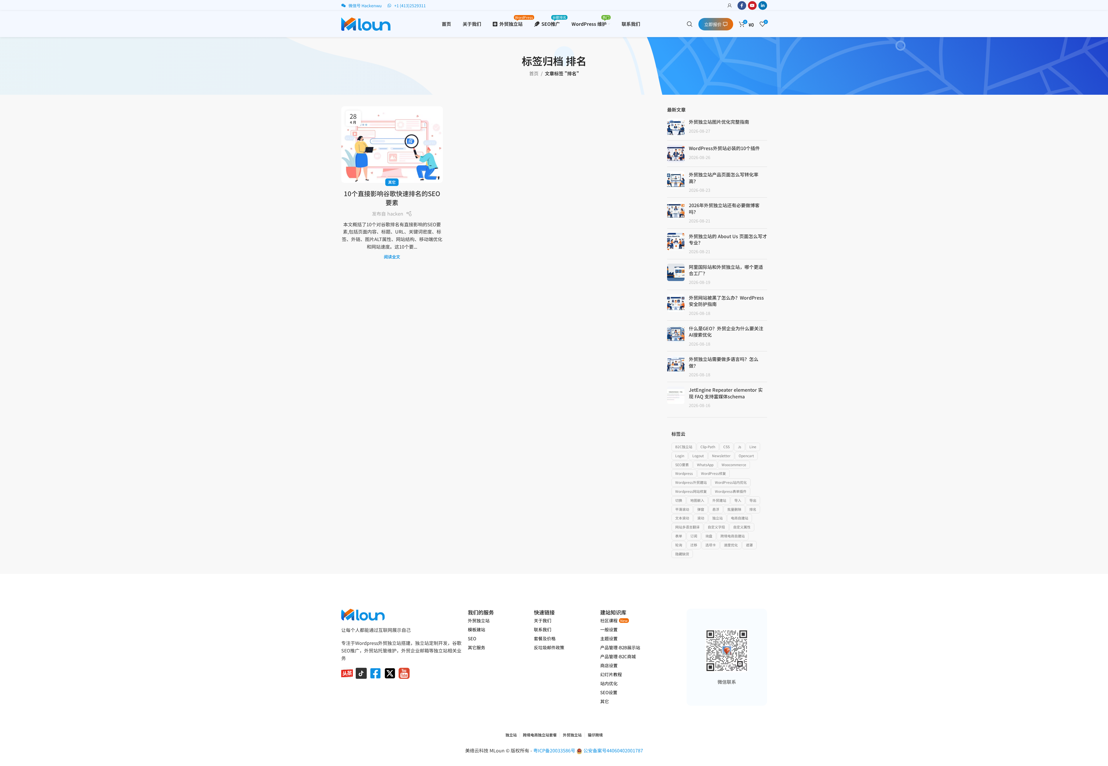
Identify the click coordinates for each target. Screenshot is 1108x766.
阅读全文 (392, 256)
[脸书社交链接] (742, 5)
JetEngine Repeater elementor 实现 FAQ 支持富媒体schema (726, 393)
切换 (678, 500)
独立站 (717, 517)
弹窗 (700, 509)
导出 (752, 500)
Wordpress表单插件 (730, 491)
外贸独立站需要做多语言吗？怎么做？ (723, 362)
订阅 (693, 535)
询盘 (708, 535)
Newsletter (721, 455)
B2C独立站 (683, 446)
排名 (752, 509)
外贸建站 (719, 500)
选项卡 (710, 544)
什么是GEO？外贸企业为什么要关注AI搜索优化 (726, 331)
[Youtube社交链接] (752, 5)
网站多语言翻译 (687, 526)
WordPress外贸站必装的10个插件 (724, 148)
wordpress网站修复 (691, 491)
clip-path (707, 446)
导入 (737, 500)
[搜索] (690, 24)
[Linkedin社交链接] (762, 5)
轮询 (678, 544)
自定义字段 (716, 526)
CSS (726, 446)
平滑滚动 (682, 509)
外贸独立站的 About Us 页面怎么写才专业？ (728, 239)
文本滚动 (682, 517)
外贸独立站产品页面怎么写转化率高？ (723, 177)
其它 (392, 182)
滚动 (700, 517)
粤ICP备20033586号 (554, 750)
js (739, 446)
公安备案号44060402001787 (613, 750)
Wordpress (684, 473)
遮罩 (749, 544)
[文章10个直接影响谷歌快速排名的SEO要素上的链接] (392, 144)
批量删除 (734, 509)
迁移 (693, 544)
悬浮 (715, 509)
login (679, 455)
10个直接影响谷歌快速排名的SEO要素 (392, 198)
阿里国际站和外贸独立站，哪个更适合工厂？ (726, 270)
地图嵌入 (697, 500)
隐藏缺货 (682, 553)
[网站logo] (365, 23)
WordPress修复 (713, 473)
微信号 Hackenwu (365, 5)
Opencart (746, 455)
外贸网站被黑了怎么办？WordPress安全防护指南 (726, 300)
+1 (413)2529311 (410, 5)
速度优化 (731, 544)
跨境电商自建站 (732, 535)
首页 (534, 73)
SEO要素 (682, 464)
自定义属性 (742, 526)
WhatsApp (705, 464)
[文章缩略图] (675, 127)
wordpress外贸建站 (691, 482)
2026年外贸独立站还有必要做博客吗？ (724, 208)
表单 (678, 535)
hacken (395, 213)
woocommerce (734, 464)
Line (752, 446)
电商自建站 (739, 517)
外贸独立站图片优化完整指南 (719, 121)
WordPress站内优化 (731, 482)
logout (698, 455)
